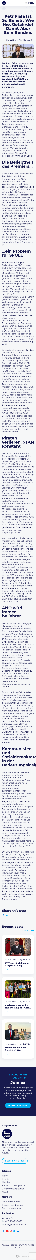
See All (26, 930)
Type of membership (12, 1205)
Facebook (3, 915)
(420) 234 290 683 (13, 1221)
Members (7, 1182)
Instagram (11, 1231)
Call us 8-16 (7, 1218)
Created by (10, 1256)
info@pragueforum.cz (15, 1224)
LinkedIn (17, 1231)
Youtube (7, 1231)
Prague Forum (4, 3)
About (5, 1192)
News (5, 1176)
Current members (11, 1202)
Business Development (13, 1185)
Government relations (13, 1189)
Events (5, 1179)
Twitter (7, 915)
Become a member (18, 1105)
